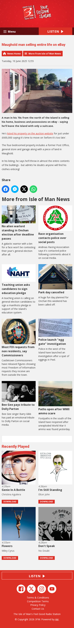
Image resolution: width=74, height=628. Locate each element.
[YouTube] (52, 589)
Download (9, 501)
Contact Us (38, 608)
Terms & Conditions (38, 597)
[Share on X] (24, 189)
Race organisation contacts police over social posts (52, 238)
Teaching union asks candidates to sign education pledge (16, 289)
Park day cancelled (51, 292)
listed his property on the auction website (30, 133)
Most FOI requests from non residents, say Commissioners (18, 351)
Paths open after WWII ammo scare (54, 411)
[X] (31, 589)
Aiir (57, 619)
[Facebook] (21, 589)
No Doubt (44, 550)
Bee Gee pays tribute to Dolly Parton (18, 407)
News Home (14, 53)
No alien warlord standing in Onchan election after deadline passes (18, 232)
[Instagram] (41, 589)
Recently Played (15, 446)
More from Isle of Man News (45, 53)
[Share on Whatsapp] (33, 189)
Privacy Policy (37, 605)
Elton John (44, 494)
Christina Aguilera (11, 494)
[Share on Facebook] (5, 189)
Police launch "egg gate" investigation (52, 342)
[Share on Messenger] (15, 189)
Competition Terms (38, 601)
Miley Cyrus (8, 550)
